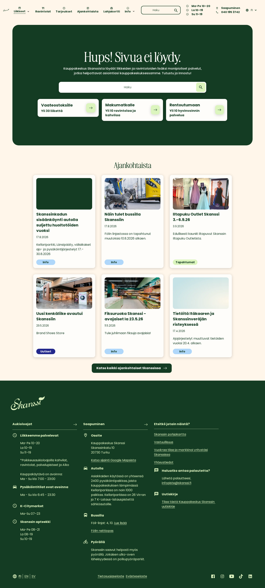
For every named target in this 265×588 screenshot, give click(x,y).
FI (20, 576)
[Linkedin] (250, 576)
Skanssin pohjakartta (170, 434)
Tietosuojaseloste (111, 576)
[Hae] (176, 10)
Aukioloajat (22, 424)
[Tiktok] (241, 576)
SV (34, 576)
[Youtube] (231, 576)
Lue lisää (120, 523)
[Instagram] (222, 576)
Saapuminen (94, 424)
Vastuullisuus (163, 442)
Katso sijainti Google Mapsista (113, 460)
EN (26, 576)
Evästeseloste (136, 576)
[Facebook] (213, 576)
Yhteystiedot (163, 462)
